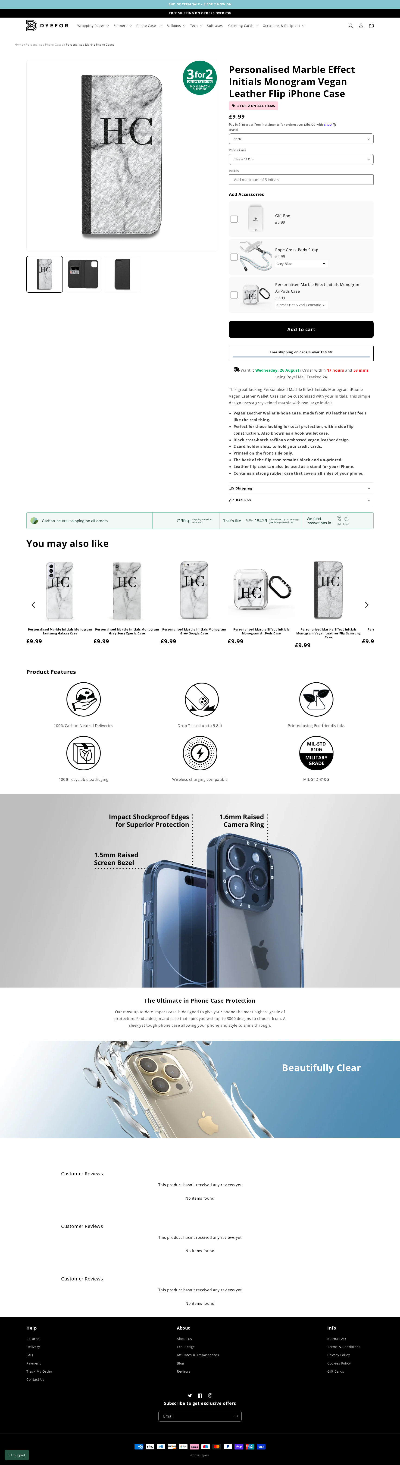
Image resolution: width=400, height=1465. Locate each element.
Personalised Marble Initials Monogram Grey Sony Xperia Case (127, 631)
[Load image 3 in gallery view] (122, 274)
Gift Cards (335, 1371)
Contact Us (35, 1379)
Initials (234, 171)
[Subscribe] (236, 1416)
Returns (33, 1338)
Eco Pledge (186, 1347)
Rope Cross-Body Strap (297, 249)
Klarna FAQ (336, 1338)
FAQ (29, 1355)
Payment (33, 1363)
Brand (233, 130)
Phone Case (237, 150)
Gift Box (282, 215)
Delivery (33, 1347)
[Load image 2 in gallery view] (83, 274)
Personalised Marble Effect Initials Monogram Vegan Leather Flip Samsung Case (328, 633)
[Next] (366, 605)
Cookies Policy (339, 1363)
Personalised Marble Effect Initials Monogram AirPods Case (261, 631)
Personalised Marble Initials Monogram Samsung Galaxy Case (60, 631)
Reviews (183, 1371)
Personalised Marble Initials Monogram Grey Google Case (194, 631)
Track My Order (39, 1371)
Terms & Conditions (343, 1347)
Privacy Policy (338, 1355)
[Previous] (34, 605)
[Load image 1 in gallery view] (44, 274)
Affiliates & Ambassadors (198, 1355)
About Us (184, 1338)
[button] (93, 26)
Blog (180, 1363)
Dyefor (205, 1455)
